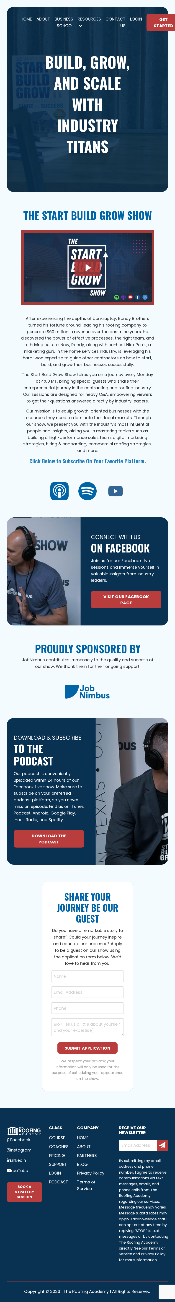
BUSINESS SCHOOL (64, 22)
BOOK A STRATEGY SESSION (24, 1191)
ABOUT (43, 19)
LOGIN (136, 19)
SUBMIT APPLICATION (88, 1048)
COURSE (57, 1138)
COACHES (57, 1146)
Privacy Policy (90, 1173)
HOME (26, 19)
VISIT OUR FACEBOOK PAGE (126, 600)
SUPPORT (57, 1164)
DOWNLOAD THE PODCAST (49, 839)
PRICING (57, 1155)
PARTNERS (87, 1155)
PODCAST (57, 1182)
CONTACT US (116, 22)
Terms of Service (86, 1185)
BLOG (82, 1164)
